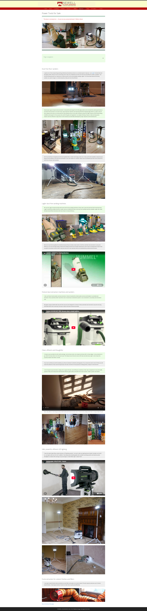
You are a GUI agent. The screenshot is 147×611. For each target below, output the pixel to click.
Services (68, 8)
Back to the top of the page (48, 604)
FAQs (88, 8)
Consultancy (56, 8)
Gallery (75, 8)
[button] (51, 136)
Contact (101, 8)
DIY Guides (93, 8)
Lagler (93, 73)
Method (62, 8)
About (50, 8)
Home (46, 8)
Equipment (81, 8)
